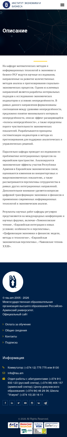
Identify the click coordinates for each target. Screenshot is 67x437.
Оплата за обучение (18, 324)
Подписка (11, 342)
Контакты (11, 336)
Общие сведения (16, 330)
